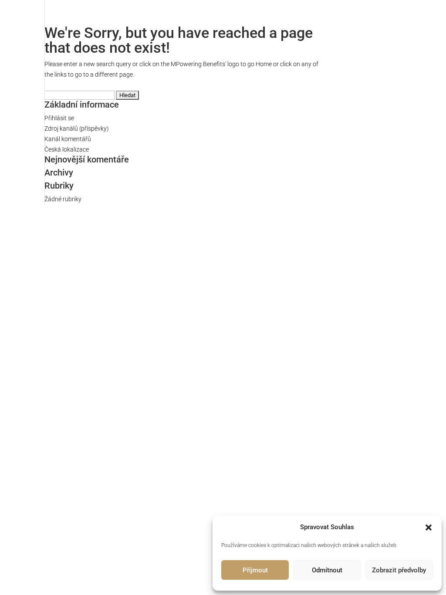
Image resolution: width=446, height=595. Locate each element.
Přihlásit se (59, 118)
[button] (428, 527)
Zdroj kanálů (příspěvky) (76, 128)
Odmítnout (327, 570)
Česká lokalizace (66, 149)
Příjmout (255, 570)
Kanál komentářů (67, 138)
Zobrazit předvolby (399, 570)
